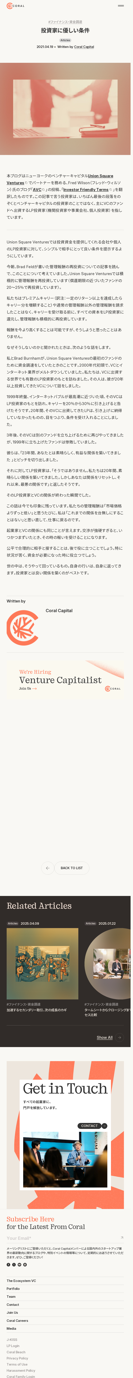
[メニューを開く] (121, 6)
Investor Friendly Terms (86, 189)
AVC (37, 189)
